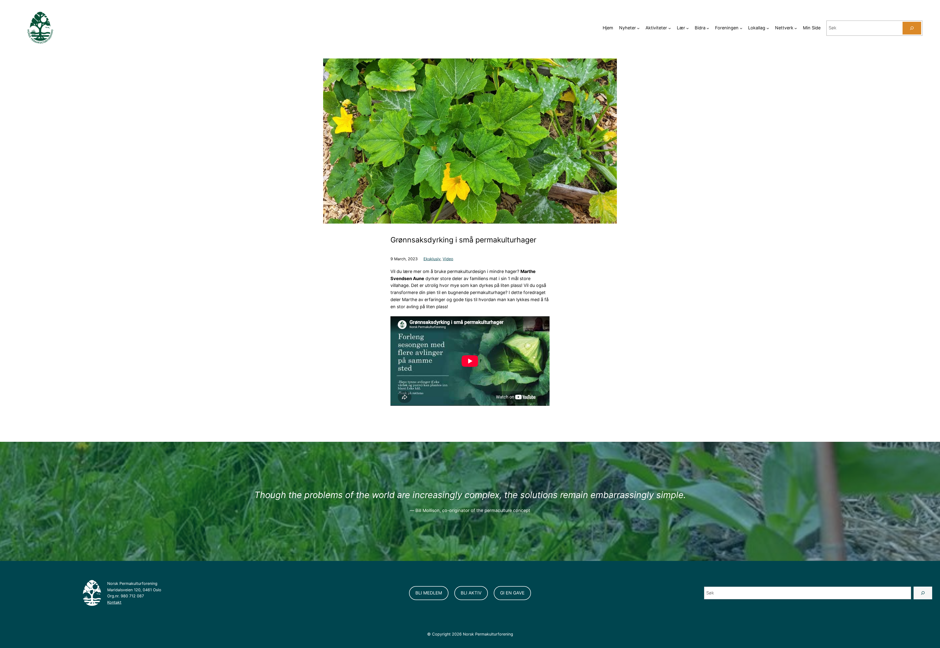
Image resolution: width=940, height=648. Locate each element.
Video (448, 258)
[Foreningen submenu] (741, 28)
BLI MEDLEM (428, 592)
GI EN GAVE (512, 592)
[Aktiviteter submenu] (669, 28)
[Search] (912, 28)
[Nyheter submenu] (638, 28)
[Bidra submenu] (707, 28)
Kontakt (114, 602)
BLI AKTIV (471, 592)
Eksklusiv (431, 258)
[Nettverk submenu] (795, 28)
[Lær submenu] (687, 28)
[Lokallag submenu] (767, 28)
